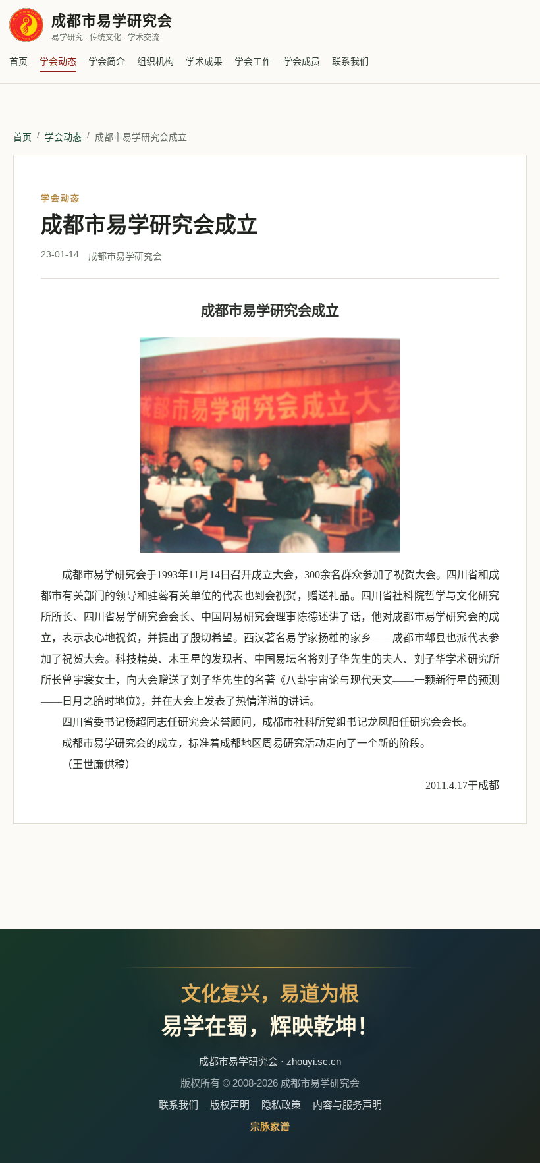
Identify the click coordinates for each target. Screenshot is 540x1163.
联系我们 (350, 61)
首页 (18, 61)
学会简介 (106, 61)
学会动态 (58, 61)
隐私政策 (281, 1104)
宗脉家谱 (270, 1126)
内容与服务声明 (347, 1104)
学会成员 (301, 61)
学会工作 (252, 61)
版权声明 (230, 1104)
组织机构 (155, 61)
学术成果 (204, 61)
